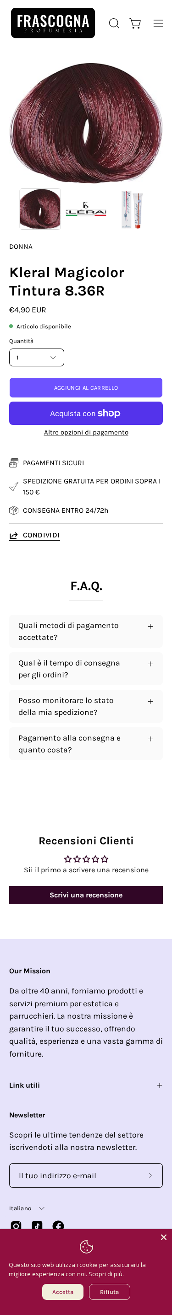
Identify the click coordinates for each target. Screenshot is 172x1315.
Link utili (24, 1085)
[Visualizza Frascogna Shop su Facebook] (58, 1226)
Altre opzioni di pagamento (86, 432)
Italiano (20, 1208)
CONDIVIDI (41, 535)
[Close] (163, 1237)
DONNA (21, 246)
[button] (113, 23)
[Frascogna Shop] (52, 23)
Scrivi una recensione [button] (86, 895)
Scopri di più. (106, 1274)
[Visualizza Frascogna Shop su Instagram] (16, 1226)
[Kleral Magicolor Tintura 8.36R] (40, 209)
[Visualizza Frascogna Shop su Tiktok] (37, 1226)
